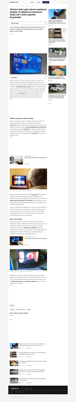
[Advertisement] (28, 42)
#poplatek (12, 309)
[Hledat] (62, 2)
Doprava (32, 2)
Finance (38, 2)
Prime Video (34, 194)
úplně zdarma (21, 93)
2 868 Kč (34, 133)
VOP (27, 391)
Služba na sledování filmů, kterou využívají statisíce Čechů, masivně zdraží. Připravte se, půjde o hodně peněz (36, 157)
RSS (23, 391)
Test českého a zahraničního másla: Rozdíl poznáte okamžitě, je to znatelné (33, 362)
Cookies (11, 391)
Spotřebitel (46, 2)
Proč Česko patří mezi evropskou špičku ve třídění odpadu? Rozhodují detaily (32, 379)
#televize (28, 309)
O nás (22, 388)
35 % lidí (12, 125)
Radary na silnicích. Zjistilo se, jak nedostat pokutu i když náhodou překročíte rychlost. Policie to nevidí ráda (32, 344)
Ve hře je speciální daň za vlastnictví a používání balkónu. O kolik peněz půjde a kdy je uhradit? (32, 353)
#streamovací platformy (20, 309)
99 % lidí (26, 129)
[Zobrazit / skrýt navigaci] (66, 2)
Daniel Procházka (15, 23)
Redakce (26, 388)
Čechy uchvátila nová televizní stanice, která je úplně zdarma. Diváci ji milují (36, 238)
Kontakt (31, 388)
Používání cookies (18, 391)
